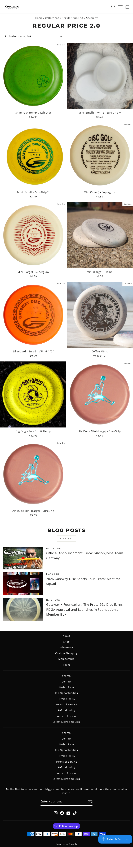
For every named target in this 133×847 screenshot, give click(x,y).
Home (39, 18)
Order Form (66, 687)
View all (66, 538)
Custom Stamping (66, 653)
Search (66, 675)
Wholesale (66, 647)
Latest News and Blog (66, 721)
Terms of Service (66, 704)
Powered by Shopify (66, 843)
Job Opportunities (66, 693)
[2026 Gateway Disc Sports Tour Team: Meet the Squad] (23, 583)
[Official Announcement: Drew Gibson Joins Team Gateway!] (23, 558)
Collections (52, 18)
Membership (66, 658)
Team (66, 664)
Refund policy (66, 710)
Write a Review (66, 716)
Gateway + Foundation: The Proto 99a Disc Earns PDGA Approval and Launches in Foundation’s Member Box (84, 609)
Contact (66, 681)
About (66, 636)
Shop (66, 641)
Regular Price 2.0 (73, 18)
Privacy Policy (66, 698)
